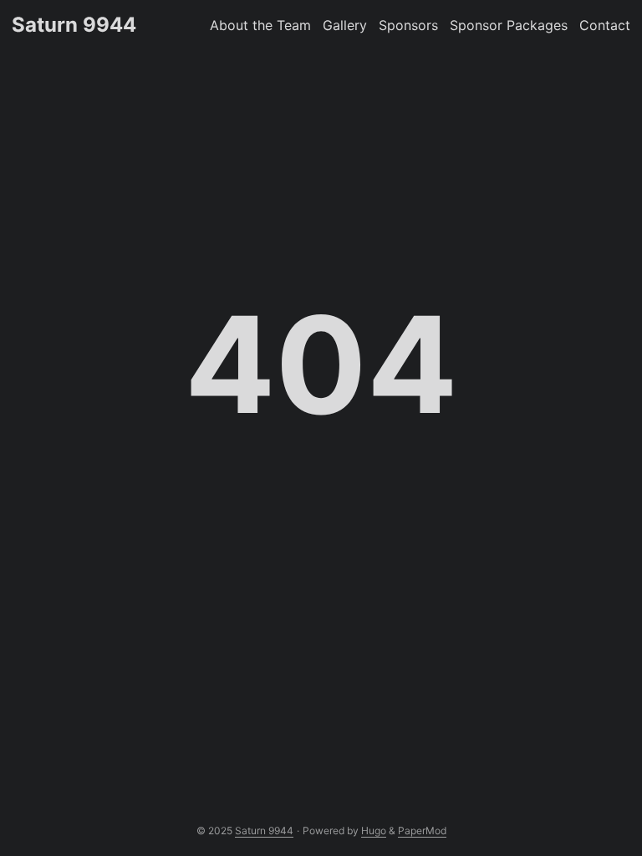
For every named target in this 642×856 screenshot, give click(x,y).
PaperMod (422, 830)
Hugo (373, 830)
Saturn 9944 (74, 25)
